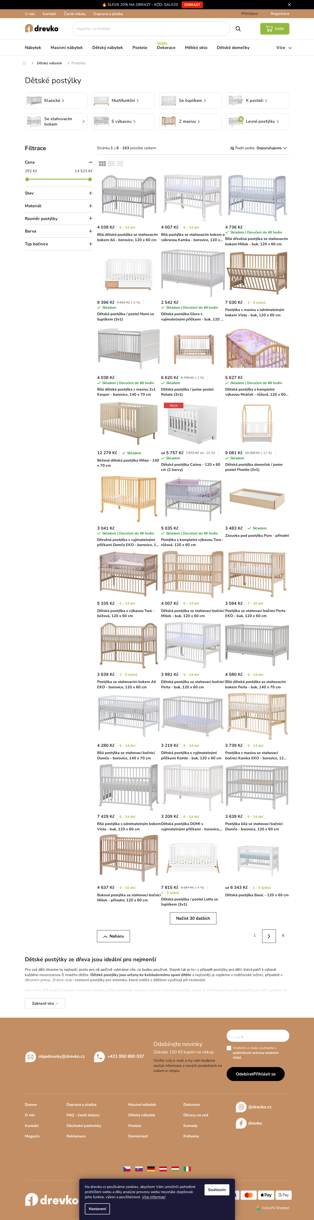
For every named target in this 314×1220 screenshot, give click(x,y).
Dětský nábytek (141, 1115)
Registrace (280, 13)
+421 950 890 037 (125, 1056)
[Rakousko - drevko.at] (163, 1168)
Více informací (153, 1197)
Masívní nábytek (142, 1104)
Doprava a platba (108, 13)
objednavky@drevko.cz (62, 1056)
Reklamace (76, 1136)
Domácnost (138, 1136)
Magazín (32, 1136)
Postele (134, 1125)
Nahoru (116, 936)
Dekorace (191, 1104)
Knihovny (191, 1136)
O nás (30, 13)
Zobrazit (192, 5)
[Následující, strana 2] (269, 936)
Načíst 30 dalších (193, 918)
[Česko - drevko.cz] (127, 1168)
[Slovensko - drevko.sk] (139, 1168)
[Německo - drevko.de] (151, 1168)
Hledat (238, 29)
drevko (255, 1123)
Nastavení (97, 1208)
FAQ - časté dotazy (82, 1115)
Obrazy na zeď (195, 1115)
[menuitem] (33, 47)
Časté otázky (75, 13)
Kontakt (49, 13)
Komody (190, 1125)
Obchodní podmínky (83, 1125)
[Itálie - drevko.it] (187, 1168)
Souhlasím (217, 1189)
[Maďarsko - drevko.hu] (175, 1168)
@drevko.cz (259, 1107)
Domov (31, 1104)
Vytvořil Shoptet (275, 1207)
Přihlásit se (264, 1074)
